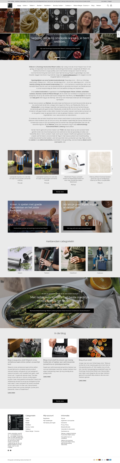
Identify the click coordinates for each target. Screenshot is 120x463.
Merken (98, 5)
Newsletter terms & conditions (66, 437)
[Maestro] (108, 460)
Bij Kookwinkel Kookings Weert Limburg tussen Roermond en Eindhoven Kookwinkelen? (60, 310)
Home (19, 5)
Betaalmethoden (65, 427)
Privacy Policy (65, 425)
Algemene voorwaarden (67, 420)
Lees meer (11, 392)
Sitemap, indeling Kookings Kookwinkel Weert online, (68, 434)
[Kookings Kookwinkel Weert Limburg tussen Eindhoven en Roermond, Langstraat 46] (10, 5)
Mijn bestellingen (47, 420)
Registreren (46, 418)
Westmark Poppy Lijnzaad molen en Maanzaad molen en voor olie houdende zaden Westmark (73, 179)
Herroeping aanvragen (49, 422)
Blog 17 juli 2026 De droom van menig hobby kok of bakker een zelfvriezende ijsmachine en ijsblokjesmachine (59, 362)
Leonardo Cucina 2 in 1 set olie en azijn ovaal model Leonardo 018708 (46, 178)
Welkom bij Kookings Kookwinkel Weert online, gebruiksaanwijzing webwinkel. (68, 442)
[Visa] (102, 460)
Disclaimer (64, 422)
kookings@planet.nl (69, 75)
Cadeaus (100, 273)
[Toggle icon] (108, 5)
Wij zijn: (63, 418)
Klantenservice (65, 431)
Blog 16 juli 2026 (85, 360)
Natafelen (73, 273)
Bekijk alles (60, 192)
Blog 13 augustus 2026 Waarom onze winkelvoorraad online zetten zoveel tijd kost (24, 362)
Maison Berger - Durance (32, 431)
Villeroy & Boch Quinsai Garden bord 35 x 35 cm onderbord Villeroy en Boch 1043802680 (100, 178)
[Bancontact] (105, 460)
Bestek (27, 422)
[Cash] (94, 460)
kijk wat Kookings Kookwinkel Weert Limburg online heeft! (60, 48)
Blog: (93, 5)
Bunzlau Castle (30, 427)
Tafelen (46, 273)
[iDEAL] (97, 460)
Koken (20, 273)
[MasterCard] (100, 460)
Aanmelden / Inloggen (106, 1)
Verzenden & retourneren (68, 429)
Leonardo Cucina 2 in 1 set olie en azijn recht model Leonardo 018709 (20, 178)
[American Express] (110, 460)
